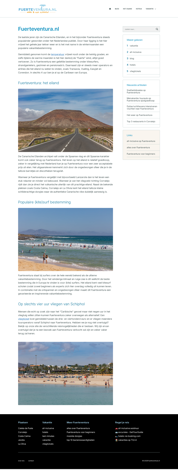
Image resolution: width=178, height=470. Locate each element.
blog (117, 9)
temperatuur (57, 54)
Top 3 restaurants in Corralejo (141, 121)
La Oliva (22, 444)
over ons (21, 461)
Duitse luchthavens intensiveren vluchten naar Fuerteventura (142, 107)
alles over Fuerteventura (138, 147)
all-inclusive (135, 52)
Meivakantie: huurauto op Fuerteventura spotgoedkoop (141, 99)
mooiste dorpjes (74, 436)
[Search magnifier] (157, 29)
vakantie (150, 9)
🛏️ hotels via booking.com (127, 436)
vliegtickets (135, 71)
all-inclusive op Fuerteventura (141, 141)
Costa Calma (24, 436)
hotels (139, 9)
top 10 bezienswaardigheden (80, 440)
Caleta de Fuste (25, 428)
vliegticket (23, 318)
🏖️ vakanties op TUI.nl (126, 440)
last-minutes (48, 436)
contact (31, 461)
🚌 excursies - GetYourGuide (129, 432)
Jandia (21, 440)
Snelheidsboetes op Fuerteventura (136, 91)
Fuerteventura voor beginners (141, 154)
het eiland (127, 9)
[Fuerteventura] (37, 8)
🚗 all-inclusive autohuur (127, 428)
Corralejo (22, 432)
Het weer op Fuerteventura (139, 115)
